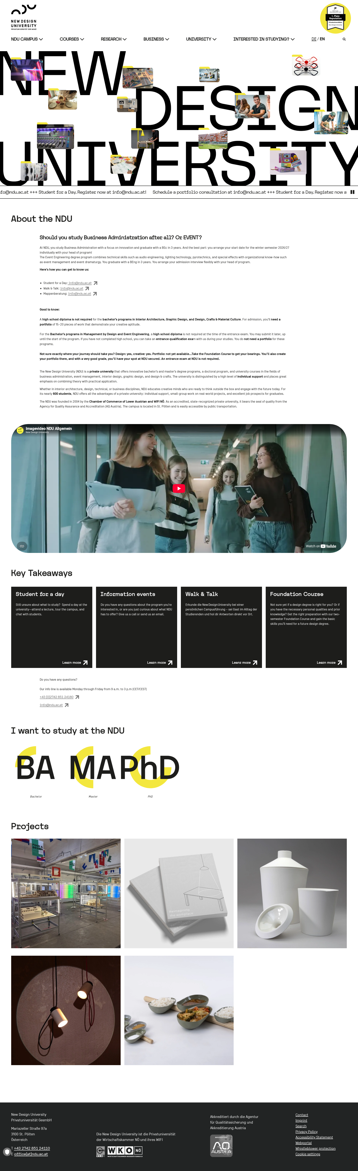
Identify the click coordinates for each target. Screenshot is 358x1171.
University (198, 39)
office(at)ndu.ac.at (31, 1154)
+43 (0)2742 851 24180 (56, 697)
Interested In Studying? (261, 39)
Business (154, 39)
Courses (69, 39)
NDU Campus (24, 39)
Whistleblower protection (316, 1149)
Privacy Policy (307, 1132)
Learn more (71, 662)
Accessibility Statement (314, 1137)
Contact (302, 1115)
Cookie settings (308, 1154)
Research (111, 39)
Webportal (304, 1143)
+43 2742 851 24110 (32, 1148)
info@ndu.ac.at (80, 283)
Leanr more (241, 662)
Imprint (301, 1121)
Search (301, 1126)
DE (314, 39)
